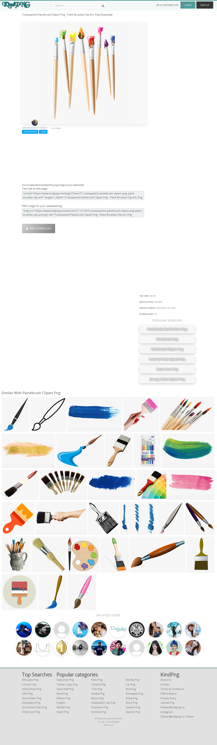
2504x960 (175, 498)
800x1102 (74, 607)
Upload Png (167, 702)
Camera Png (98, 684)
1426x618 (168, 465)
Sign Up (204, 5)
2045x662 (8, 465)
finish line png (31, 712)
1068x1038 (143, 498)
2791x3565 (112, 465)
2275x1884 (8, 498)
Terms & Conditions (172, 689)
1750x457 (74, 429)
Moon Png (97, 698)
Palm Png (96, 680)
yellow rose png (31, 689)
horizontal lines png (34, 707)
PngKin (61, 702)
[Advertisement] (84, 158)
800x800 (44, 607)
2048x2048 (38, 570)
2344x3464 (107, 570)
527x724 (163, 532)
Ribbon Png (64, 698)
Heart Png (63, 712)
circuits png (29, 684)
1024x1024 (140, 465)
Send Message (30, 131)
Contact (165, 684)
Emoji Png (132, 698)
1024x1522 (8, 570)
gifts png (27, 693)
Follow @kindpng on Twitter (177, 716)
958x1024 (95, 532)
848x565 (165, 429)
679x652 (128, 429)
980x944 (36, 429)
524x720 (7, 429)
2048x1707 (47, 498)
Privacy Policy (168, 698)
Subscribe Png (65, 680)
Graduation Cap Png (103, 702)
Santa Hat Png (65, 689)
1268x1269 (8, 532)
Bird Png (131, 689)
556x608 (72, 570)
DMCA (43, 131)
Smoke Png (98, 693)
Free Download (39, 228)
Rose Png (62, 693)
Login (187, 5)
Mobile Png (63, 707)
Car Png (130, 684)
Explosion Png (99, 707)
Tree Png (96, 689)
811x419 (135, 570)
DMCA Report (168, 693)
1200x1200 (8, 607)
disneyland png (31, 702)
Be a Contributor (167, 5)
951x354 (94, 498)
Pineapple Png (134, 693)
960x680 (125, 532)
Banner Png (133, 712)
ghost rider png (31, 698)
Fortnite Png (98, 712)
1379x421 (42, 532)
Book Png (132, 702)
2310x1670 (63, 465)
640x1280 (193, 570)
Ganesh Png (133, 707)
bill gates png (30, 680)
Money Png (132, 680)
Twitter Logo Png (67, 684)
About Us (166, 680)
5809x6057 (191, 532)
